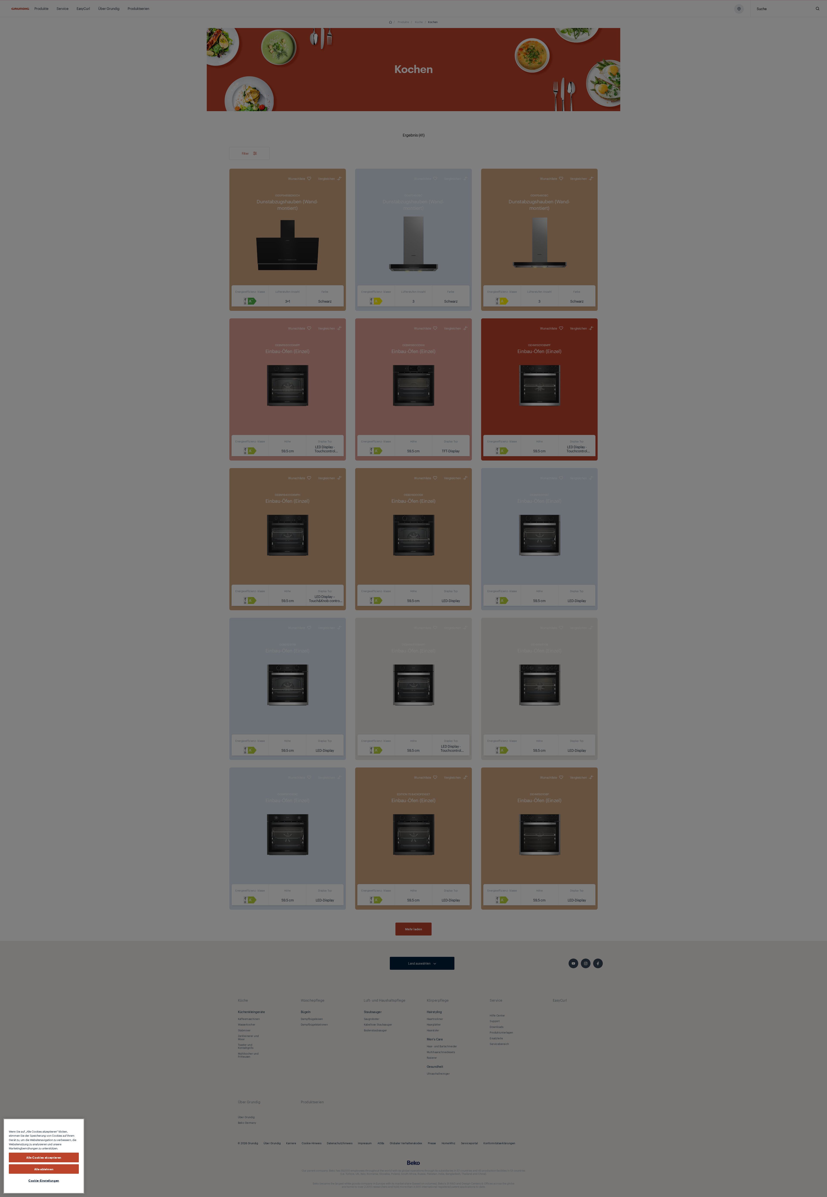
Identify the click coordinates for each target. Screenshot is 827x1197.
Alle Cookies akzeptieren (43, 1157)
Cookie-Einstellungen (43, 1180)
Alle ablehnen (44, 1169)
